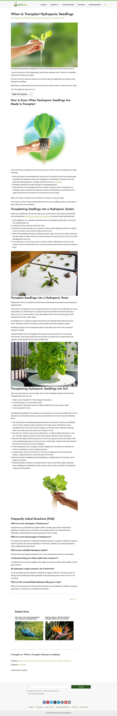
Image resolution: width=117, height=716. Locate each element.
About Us (32, 707)
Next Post (73, 599)
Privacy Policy (49, 707)
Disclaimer (39, 707)
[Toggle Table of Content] (30, 94)
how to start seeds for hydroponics (37, 216)
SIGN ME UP (81, 687)
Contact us (75, 707)
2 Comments (15, 18)
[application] (47, 5)
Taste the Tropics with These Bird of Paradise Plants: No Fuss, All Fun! (57, 618)
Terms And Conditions (63, 707)
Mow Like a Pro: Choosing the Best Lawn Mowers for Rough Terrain (27, 618)
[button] (105, 5)
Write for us (84, 707)
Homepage (22, 665)
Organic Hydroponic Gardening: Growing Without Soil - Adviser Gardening (44, 661)
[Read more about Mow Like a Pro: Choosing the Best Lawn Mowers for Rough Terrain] (29, 631)
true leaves (58, 182)
